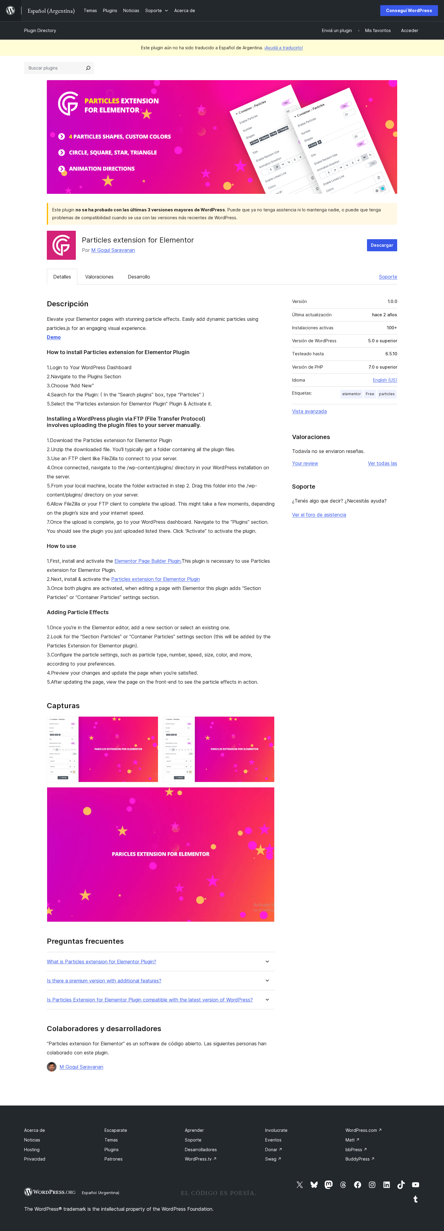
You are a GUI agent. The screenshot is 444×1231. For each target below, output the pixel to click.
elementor (351, 394)
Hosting (32, 1149)
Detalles (62, 277)
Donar (273, 1149)
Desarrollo (139, 277)
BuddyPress (360, 1158)
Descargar (382, 245)
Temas (111, 1139)
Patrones (114, 1158)
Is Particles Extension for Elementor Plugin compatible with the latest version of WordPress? (150, 1000)
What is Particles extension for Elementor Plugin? (101, 962)
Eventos (273, 1139)
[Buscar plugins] (88, 68)
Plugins (112, 1149)
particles (387, 394)
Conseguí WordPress (409, 10)
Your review (305, 463)
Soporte (388, 277)
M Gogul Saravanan (113, 250)
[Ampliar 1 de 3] (150, 724)
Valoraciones (99, 277)
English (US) (385, 380)
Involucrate (276, 1130)
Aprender (194, 1130)
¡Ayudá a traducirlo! (283, 47)
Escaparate (116, 1130)
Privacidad (34, 1158)
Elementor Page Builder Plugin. (148, 561)
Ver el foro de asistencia (319, 515)
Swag (273, 1158)
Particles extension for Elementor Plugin (155, 579)
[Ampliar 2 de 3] (266, 724)
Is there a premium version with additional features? (104, 981)
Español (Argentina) (100, 1192)
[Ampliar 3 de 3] (266, 795)
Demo (54, 337)
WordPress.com (364, 1130)
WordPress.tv (201, 1158)
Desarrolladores (201, 1149)
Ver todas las (382, 463)
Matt (353, 1139)
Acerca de (34, 1130)
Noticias (32, 1139)
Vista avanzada (309, 411)
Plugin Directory (40, 30)
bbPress (356, 1149)
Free (370, 394)
